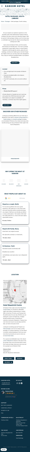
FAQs (2, 413)
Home (2, 21)
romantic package (17, 119)
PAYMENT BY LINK (5, 410)
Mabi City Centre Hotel (20, 422)
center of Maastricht (8, 340)
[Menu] (2, 6)
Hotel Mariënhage (19, 438)
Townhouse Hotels (4, 420)
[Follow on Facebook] (17, 383)
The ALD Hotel (4, 435)
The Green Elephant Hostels (21, 425)
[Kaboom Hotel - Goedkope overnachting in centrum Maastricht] (15, 6)
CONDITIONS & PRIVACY (6, 407)
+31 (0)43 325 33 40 (5, 382)
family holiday (7, 119)
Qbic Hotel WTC (19, 432)
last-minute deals (9, 335)
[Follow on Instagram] (19, 383)
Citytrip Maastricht (15, 158)
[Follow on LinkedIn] (21, 383)
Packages (7, 21)
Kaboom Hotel (9, 391)
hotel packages (7, 328)
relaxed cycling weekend (21, 117)
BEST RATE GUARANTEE (6, 405)
